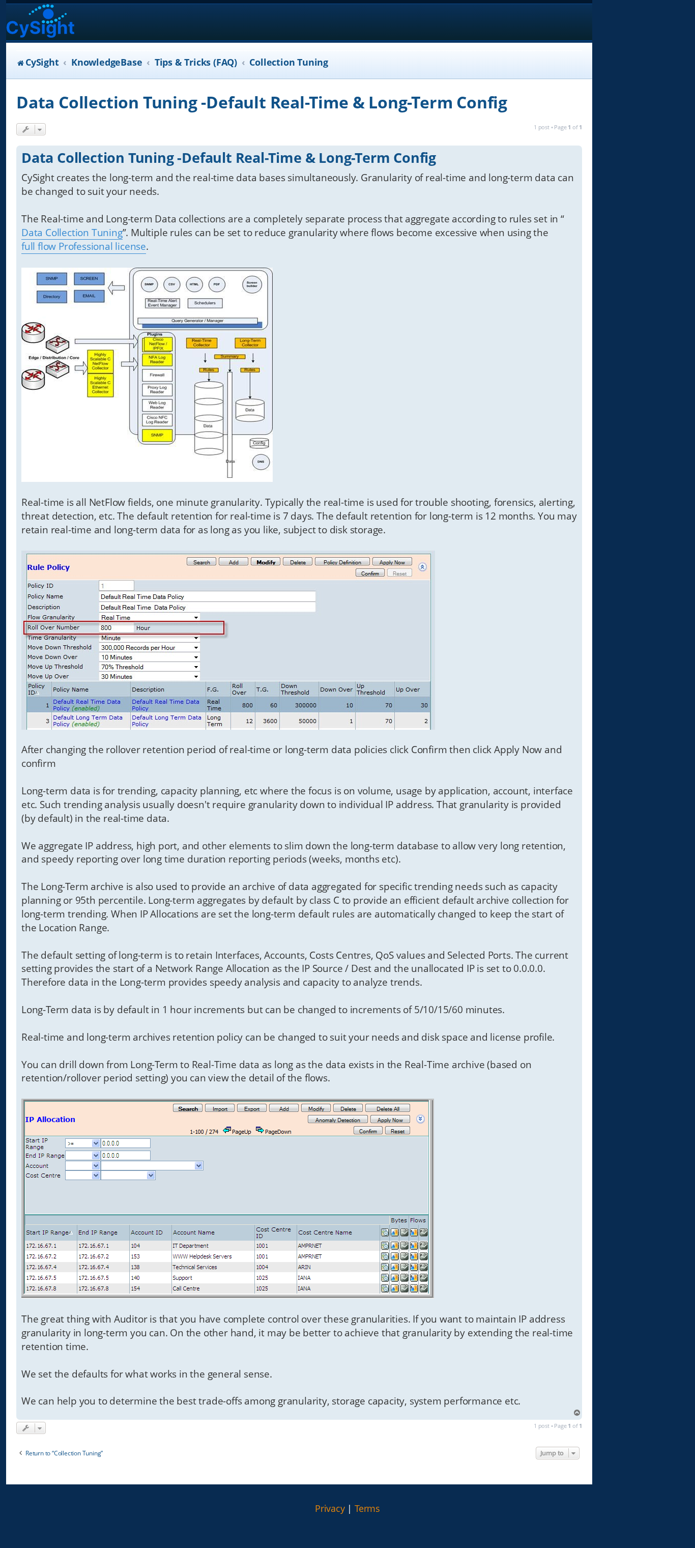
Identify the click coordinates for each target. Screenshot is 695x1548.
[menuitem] (330, 1509)
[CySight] (40, 22)
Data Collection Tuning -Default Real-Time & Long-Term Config (261, 102)
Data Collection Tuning (72, 232)
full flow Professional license (83, 246)
